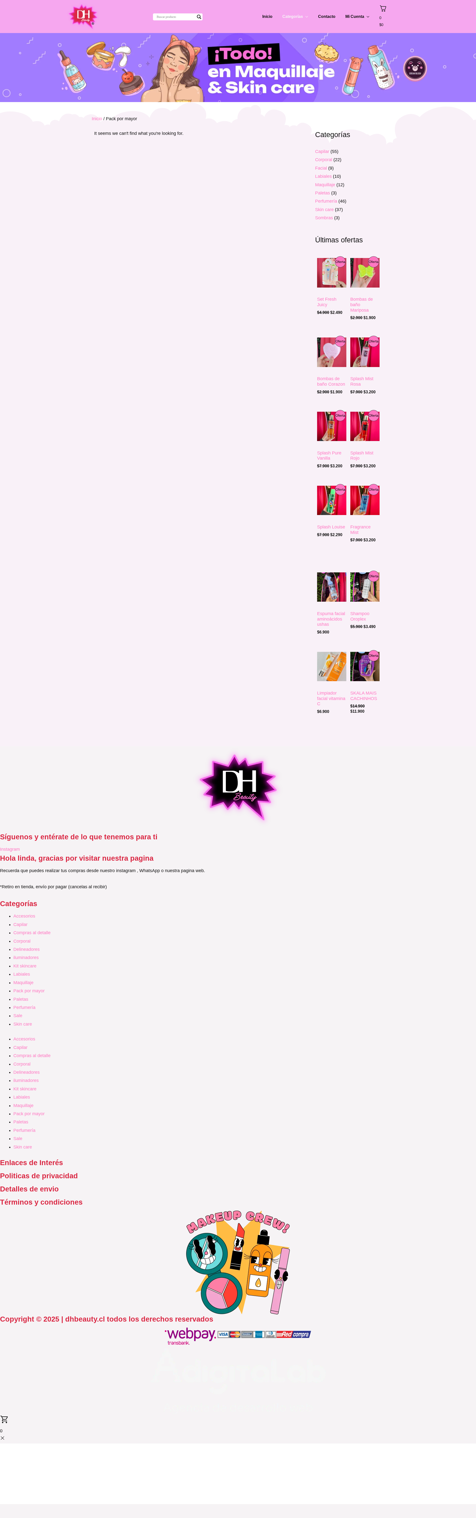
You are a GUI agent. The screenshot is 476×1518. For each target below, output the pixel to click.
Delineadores (26, 949)
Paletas (322, 192)
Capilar (322, 151)
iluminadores (26, 957)
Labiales (323, 176)
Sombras (324, 217)
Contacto (326, 16)
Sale (17, 1015)
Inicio (267, 16)
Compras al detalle (32, 932)
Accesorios (24, 916)
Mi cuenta (354, 16)
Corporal (323, 159)
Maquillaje (325, 184)
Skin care (324, 209)
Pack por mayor (29, 990)
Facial (321, 168)
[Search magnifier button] (199, 16)
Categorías (292, 16)
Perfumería (326, 201)
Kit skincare (24, 965)
